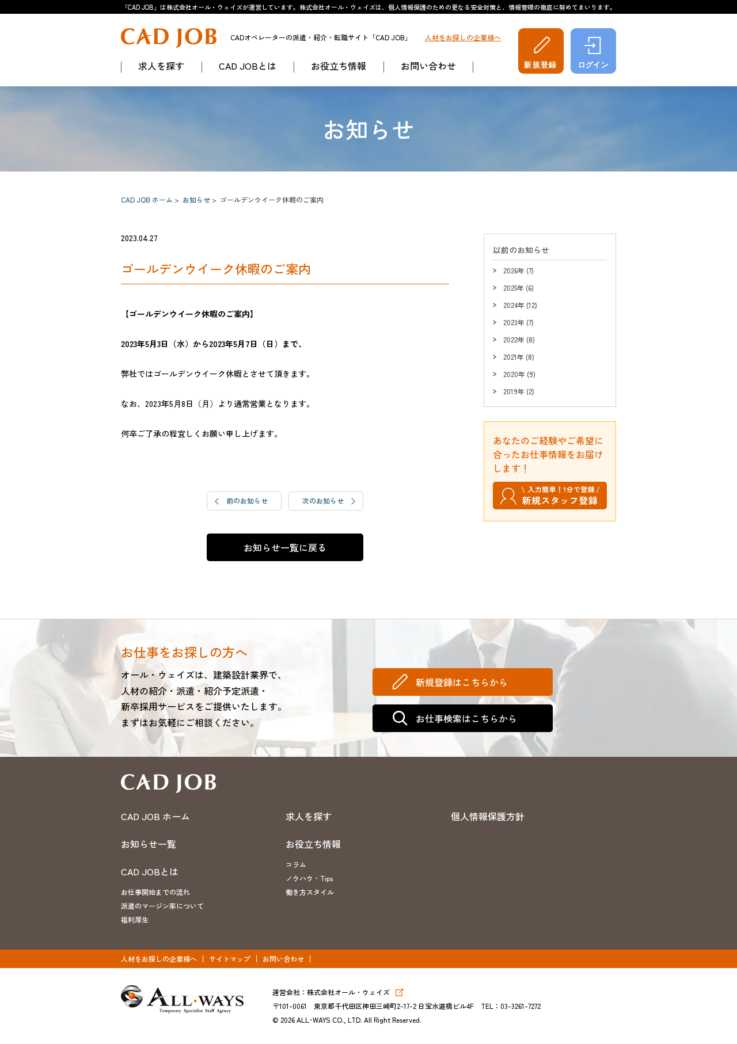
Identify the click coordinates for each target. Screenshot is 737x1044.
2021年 (513, 356)
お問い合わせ (428, 65)
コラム (296, 864)
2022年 (514, 339)
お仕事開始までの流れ (155, 892)
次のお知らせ (323, 500)
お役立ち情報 (338, 65)
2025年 (513, 287)
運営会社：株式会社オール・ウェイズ (331, 992)
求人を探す (161, 65)
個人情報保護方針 (488, 816)
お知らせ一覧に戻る (285, 547)
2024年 (514, 305)
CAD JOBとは (247, 65)
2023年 (514, 322)
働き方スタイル (310, 892)
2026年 (514, 270)
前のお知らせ (247, 500)
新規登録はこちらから (462, 682)
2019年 (514, 391)
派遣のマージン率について (162, 905)
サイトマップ (229, 958)
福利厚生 (135, 919)
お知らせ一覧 (148, 844)
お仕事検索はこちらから (466, 718)
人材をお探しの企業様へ (463, 37)
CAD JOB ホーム (147, 199)
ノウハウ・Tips (309, 878)
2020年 (514, 374)
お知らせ (196, 199)
